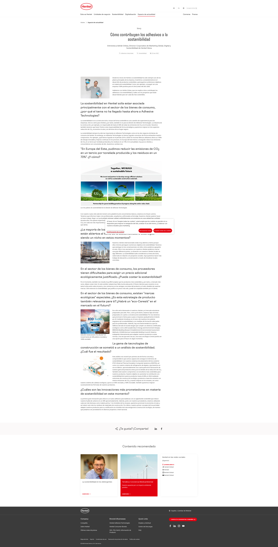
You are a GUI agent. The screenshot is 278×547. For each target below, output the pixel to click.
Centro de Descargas (145, 527)
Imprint (92, 539)
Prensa (195, 14)
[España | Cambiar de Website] (183, 8)
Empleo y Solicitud (144, 523)
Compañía (84, 523)
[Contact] (174, 8)
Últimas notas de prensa (89, 530)
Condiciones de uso (101, 539)
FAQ (139, 530)
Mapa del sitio (84, 539)
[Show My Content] (178, 8)
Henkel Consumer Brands (118, 527)
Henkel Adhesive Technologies (120, 523)
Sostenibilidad (117, 14)
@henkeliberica (169, 464)
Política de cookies (135, 539)
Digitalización (130, 14)
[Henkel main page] (86, 6)
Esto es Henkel (86, 14)
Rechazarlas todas (145, 231)
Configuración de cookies (115, 232)
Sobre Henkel (85, 527)
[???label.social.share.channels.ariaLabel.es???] (155, 428)
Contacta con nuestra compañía (182, 519)
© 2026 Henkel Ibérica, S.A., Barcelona (91, 543)
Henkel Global (169, 467)
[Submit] (196, 8)
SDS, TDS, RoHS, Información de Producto (120, 531)
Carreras (186, 14)
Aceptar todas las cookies (162, 231)
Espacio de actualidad (146, 14)
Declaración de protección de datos (118, 539)
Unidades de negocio (102, 14)
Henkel (166, 470)
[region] (139, 226)
